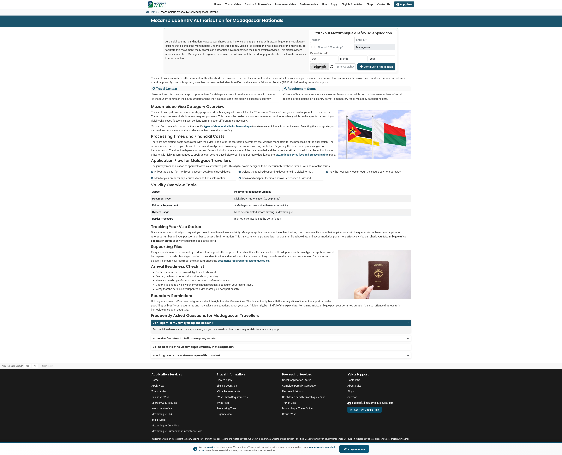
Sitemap (352, 397)
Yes (27, 366)
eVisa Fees (223, 402)
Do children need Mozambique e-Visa (303, 397)
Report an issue (48, 366)
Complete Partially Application (299, 385)
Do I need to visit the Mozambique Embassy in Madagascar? (193, 347)
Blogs (370, 4)
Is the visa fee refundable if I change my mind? (184, 338)
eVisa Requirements (228, 391)
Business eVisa (309, 4)
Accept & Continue (356, 449)
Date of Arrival (319, 53)
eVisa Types (158, 419)
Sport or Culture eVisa (258, 4)
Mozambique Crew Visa (165, 425)
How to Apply (329, 4)
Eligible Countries (352, 4)
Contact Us (383, 4)
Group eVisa (289, 414)
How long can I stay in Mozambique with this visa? (186, 355)
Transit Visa (289, 402)
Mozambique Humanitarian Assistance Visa (176, 431)
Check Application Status (296, 379)
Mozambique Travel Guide (297, 408)
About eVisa (354, 385)
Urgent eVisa (224, 414)
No (35, 366)
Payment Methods (293, 391)
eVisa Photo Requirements (232, 397)
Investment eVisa (285, 4)
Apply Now (157, 385)
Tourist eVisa (233, 4)
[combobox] (313, 47)
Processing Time (226, 408)
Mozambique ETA (161, 414)
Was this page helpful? (12, 366)
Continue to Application (378, 66)
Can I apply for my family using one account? (183, 323)
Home (217, 4)
